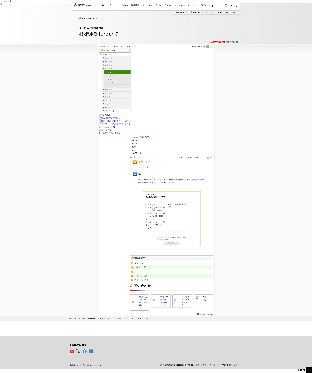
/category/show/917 (101, 111)
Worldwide (226, 5)
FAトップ (106, 5)
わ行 (108, 107)
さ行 (109, 65)
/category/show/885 (103, 68)
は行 (109, 93)
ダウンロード (170, 5)
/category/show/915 (103, 107)
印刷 (210, 157)
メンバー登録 (223, 12)
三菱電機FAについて (182, 12)
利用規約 (180, 365)
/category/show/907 (103, 100)
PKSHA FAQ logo (304, 370)
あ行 (109, 58)
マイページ (210, 12)
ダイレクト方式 (141, 276)
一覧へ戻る (136, 157)
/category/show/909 (103, 104)
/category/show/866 (101, 54)
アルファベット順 (111, 111)
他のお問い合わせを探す (110, 133)
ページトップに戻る (206, 314)
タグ (136, 271)
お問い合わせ (198, 12)
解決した (151, 205)
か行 (109, 61)
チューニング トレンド (144, 280)
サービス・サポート (151, 5)
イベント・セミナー (188, 5)
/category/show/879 (103, 65)
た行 (121, 46)
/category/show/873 (103, 61)
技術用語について (105, 46)
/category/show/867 (103, 58)
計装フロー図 (140, 267)
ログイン (234, 12)
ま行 (108, 97)
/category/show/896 (103, 93)
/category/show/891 (103, 90)
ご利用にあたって (195, 365)
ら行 (108, 104)
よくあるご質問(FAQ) (139, 137)
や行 (108, 100)
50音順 (115, 46)
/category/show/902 (103, 97)
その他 (150, 228)
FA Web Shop (207, 5)
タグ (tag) (138, 263)
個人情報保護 (166, 365)
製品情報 (135, 5)
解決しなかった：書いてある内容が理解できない (155, 216)
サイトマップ (213, 365)
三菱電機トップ (229, 365)
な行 (108, 90)
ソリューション (121, 5)
